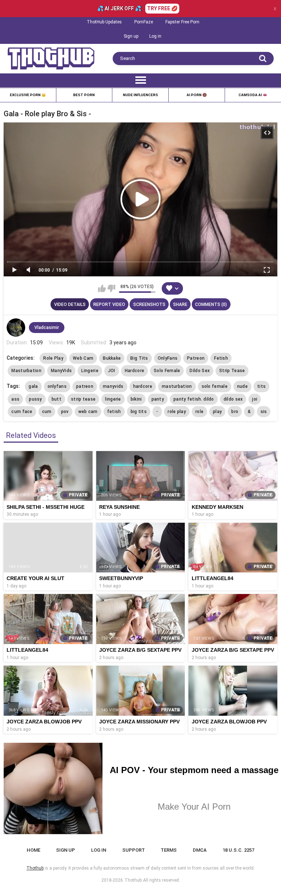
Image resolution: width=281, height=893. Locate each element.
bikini (136, 399)
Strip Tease (232, 370)
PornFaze (143, 21)
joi (254, 399)
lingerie (113, 399)
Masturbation (26, 370)
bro (234, 411)
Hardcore (134, 370)
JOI (111, 370)
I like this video (102, 288)
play (217, 411)
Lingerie (89, 370)
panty (157, 399)
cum (47, 411)
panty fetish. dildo (193, 399)
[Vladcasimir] (16, 327)
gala (33, 386)
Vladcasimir (46, 327)
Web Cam (83, 358)
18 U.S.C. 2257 (238, 850)
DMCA (200, 850)
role (199, 411)
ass (15, 399)
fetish (114, 411)
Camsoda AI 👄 (253, 95)
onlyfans (57, 386)
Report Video (109, 304)
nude (242, 386)
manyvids (113, 386)
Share (180, 304)
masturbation (177, 386)
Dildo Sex (200, 370)
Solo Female (167, 370)
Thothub (133, 880)
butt (56, 399)
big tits (139, 411)
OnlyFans (167, 358)
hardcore (142, 386)
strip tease (83, 399)
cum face (21, 411)
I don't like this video (111, 288)
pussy (35, 399)
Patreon (196, 358)
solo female (215, 386)
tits (261, 386)
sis (264, 411)
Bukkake (112, 358)
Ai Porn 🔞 (197, 95)
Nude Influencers (140, 95)
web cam (88, 411)
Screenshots (149, 304)
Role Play (53, 358)
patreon (84, 386)
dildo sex (233, 399)
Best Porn (84, 95)
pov (65, 411)
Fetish (221, 358)
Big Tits (139, 358)
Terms (169, 850)
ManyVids (61, 370)
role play (177, 411)
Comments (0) (211, 304)
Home (33, 850)
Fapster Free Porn (182, 21)
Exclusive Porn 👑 (28, 95)
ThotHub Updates (104, 21)
